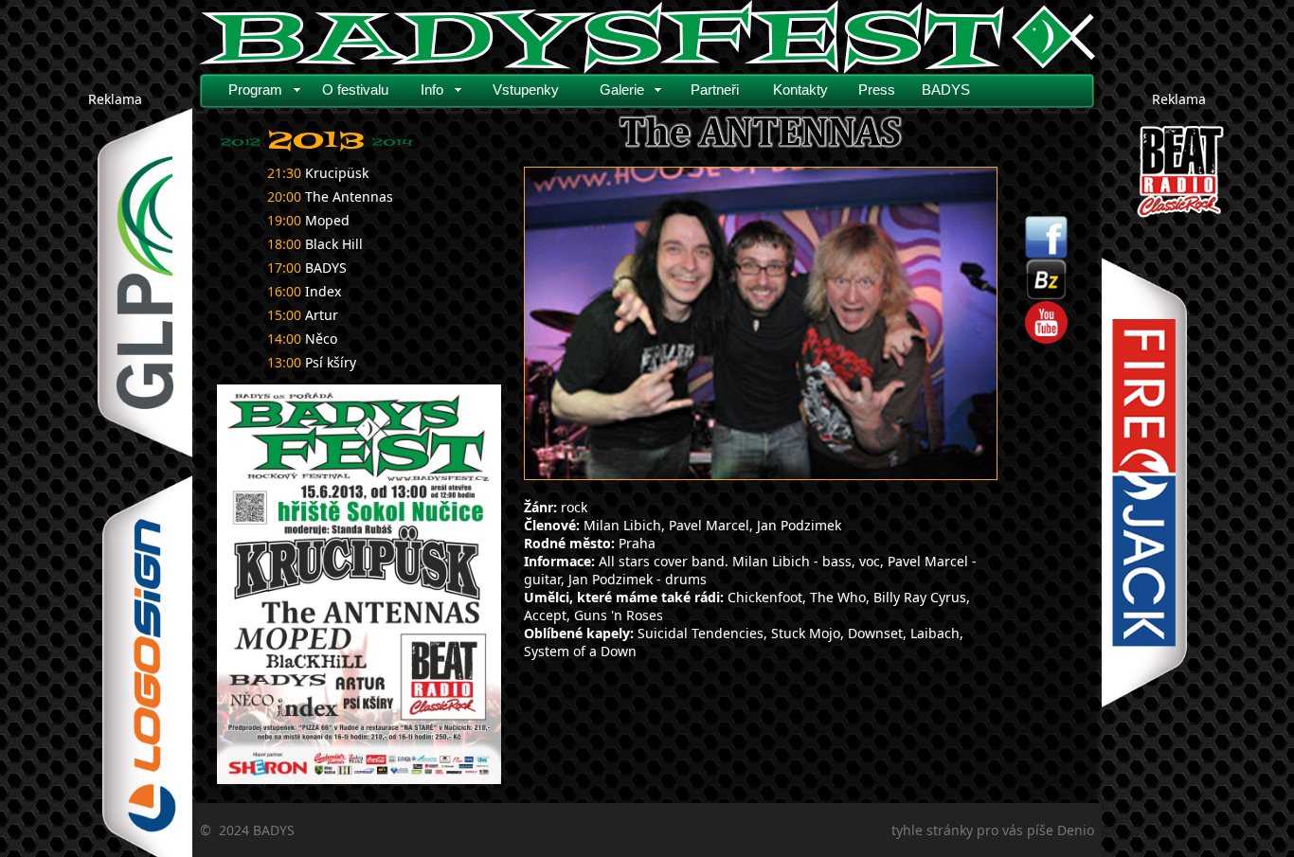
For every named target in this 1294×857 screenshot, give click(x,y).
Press (876, 89)
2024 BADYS (257, 830)
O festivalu (355, 89)
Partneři (715, 89)
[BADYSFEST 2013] (359, 584)
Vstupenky (526, 89)
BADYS (946, 89)
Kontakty (800, 89)
